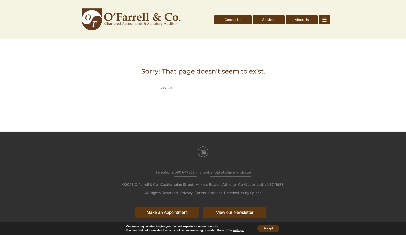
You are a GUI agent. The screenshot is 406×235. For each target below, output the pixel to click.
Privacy (186, 193)
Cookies (215, 193)
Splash (256, 193)
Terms (200, 193)
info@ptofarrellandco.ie (230, 172)
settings (238, 230)
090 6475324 (185, 172)
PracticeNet (234, 193)
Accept (268, 228)
